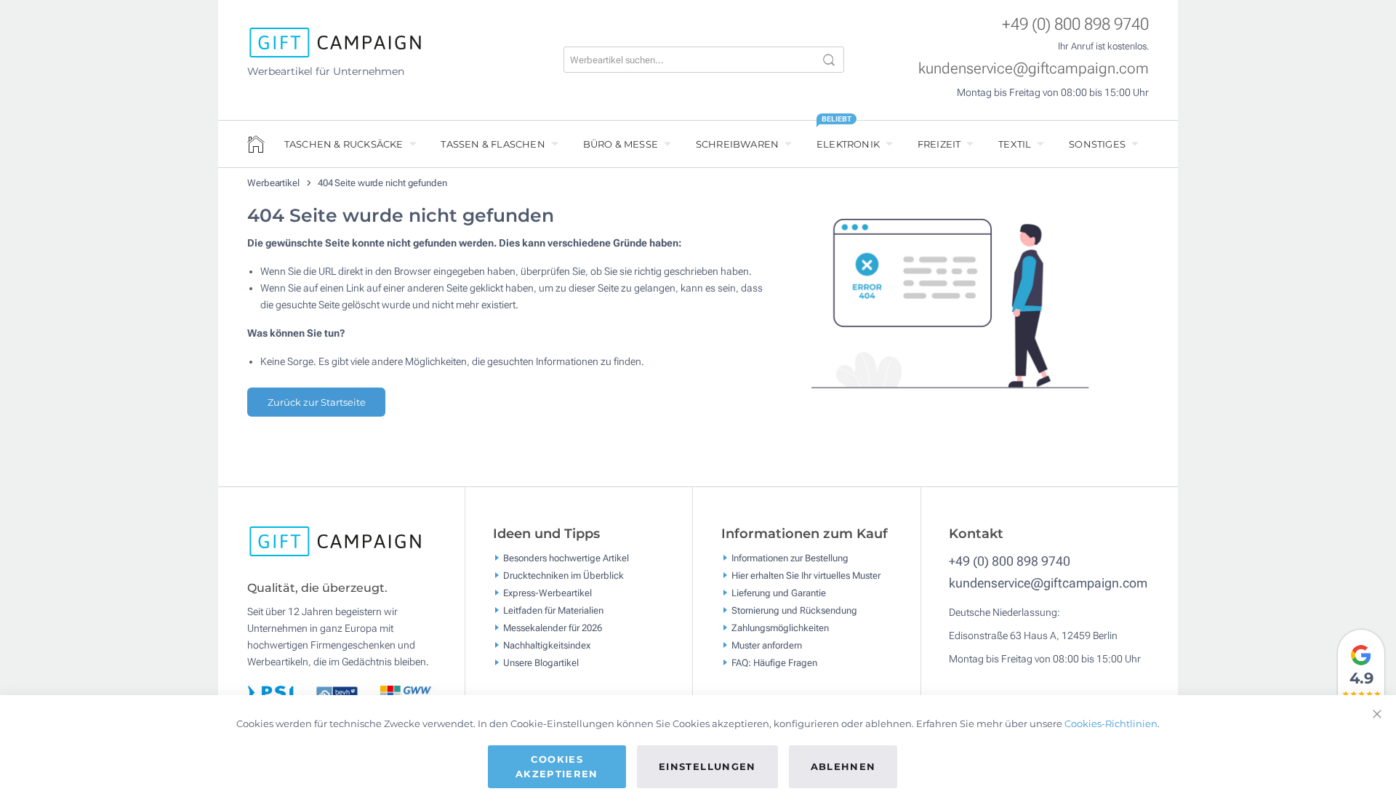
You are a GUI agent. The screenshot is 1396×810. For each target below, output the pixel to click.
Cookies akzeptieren (557, 766)
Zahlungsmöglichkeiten (780, 627)
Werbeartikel (274, 182)
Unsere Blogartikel (541, 662)
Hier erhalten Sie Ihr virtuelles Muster (805, 574)
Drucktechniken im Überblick (563, 574)
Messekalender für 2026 (552, 627)
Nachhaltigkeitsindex (546, 644)
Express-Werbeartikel (547, 592)
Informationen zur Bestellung (790, 557)
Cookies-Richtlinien (1111, 723)
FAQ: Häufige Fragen (774, 662)
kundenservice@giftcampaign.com (1033, 68)
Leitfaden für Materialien (553, 609)
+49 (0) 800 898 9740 (1075, 24)
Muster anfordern (766, 644)
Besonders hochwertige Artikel (566, 557)
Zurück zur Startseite (317, 402)
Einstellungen (707, 766)
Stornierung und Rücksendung (794, 609)
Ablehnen (843, 766)
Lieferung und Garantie (778, 592)
